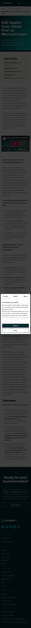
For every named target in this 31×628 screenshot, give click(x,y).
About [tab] (25, 296)
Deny (15, 330)
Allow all (15, 325)
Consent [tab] (5, 296)
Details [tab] (15, 296)
